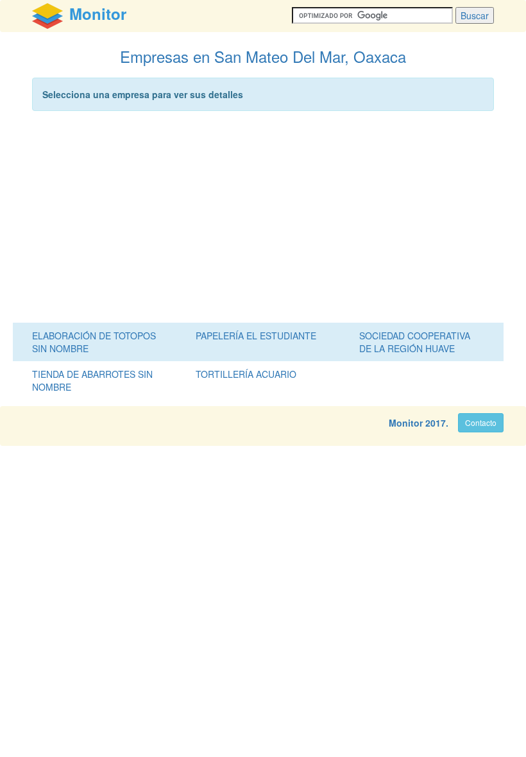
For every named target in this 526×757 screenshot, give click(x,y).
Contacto (480, 422)
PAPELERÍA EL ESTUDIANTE (256, 335)
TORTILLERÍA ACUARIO (246, 374)
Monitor (406, 422)
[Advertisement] (263, 220)
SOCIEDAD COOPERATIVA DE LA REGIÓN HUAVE (414, 342)
